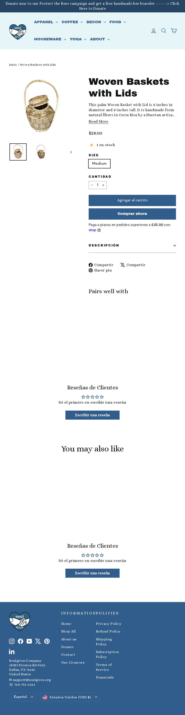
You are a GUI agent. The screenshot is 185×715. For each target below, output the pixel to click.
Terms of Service (104, 667)
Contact (68, 655)
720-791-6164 (24, 685)
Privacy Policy (108, 624)
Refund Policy (108, 631)
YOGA (76, 39)
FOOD (116, 22)
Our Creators (73, 662)
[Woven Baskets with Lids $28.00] (100, 315)
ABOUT (98, 39)
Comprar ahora (132, 214)
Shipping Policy (104, 641)
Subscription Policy (107, 654)
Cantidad (100, 176)
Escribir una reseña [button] (92, 415)
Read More (99, 121)
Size (94, 155)
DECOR (94, 22)
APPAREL (44, 22)
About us (68, 639)
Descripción (104, 245)
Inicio (13, 64)
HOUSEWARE (48, 39)
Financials (105, 677)
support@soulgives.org (32, 680)
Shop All (68, 631)
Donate (67, 647)
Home (66, 624)
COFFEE (70, 22)
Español (20, 697)
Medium (99, 164)
